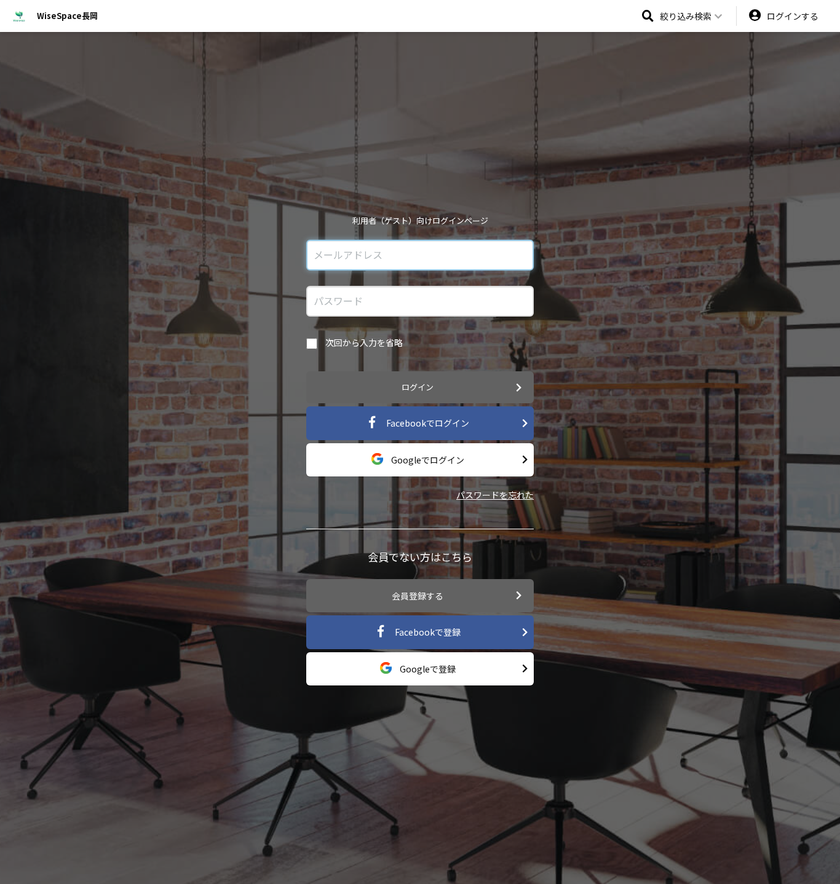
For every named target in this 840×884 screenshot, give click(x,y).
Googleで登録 (427, 669)
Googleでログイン (426, 460)
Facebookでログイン (426, 423)
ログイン (418, 387)
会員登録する (417, 596)
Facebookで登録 (427, 632)
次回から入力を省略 (363, 342)
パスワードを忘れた (495, 495)
